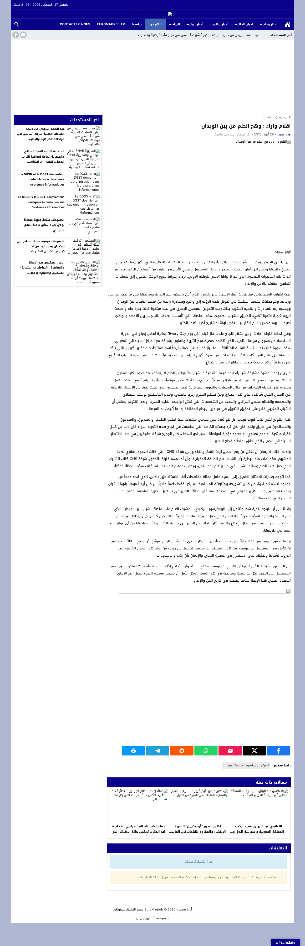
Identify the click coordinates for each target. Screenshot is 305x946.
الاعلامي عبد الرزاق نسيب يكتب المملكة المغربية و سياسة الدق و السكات (258, 831)
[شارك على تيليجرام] (157, 751)
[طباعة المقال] (133, 751)
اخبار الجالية (244, 24)
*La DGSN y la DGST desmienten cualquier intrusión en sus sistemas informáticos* (41, 202)
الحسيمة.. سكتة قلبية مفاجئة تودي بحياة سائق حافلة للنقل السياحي (44, 225)
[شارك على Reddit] (181, 751)
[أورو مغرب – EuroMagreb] (152, 14)
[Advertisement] (152, 75)
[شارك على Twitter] (254, 751)
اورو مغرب (284, 134)
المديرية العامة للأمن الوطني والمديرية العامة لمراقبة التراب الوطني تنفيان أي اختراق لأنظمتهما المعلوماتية (43, 159)
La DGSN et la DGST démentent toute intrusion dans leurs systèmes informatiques (42, 179)
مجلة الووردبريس (147, 918)
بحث (16, 24)
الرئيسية (288, 24)
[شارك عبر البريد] (230, 751)
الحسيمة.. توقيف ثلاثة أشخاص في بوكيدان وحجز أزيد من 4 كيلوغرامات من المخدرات (41, 246)
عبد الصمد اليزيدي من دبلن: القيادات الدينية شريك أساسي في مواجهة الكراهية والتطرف (198, 35)
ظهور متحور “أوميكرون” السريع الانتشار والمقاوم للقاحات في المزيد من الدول (198, 831)
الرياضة (174, 24)
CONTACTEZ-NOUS (75, 24)
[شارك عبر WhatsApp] (206, 751)
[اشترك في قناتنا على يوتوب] (23, 34)
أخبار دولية (195, 24)
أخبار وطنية (269, 24)
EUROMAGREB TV (111, 24)
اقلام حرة (156, 24)
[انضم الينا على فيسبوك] (15, 34)
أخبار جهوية (219, 24)
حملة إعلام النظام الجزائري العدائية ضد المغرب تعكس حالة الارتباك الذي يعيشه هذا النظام (139, 831)
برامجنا (137, 24)
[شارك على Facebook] (278, 751)
